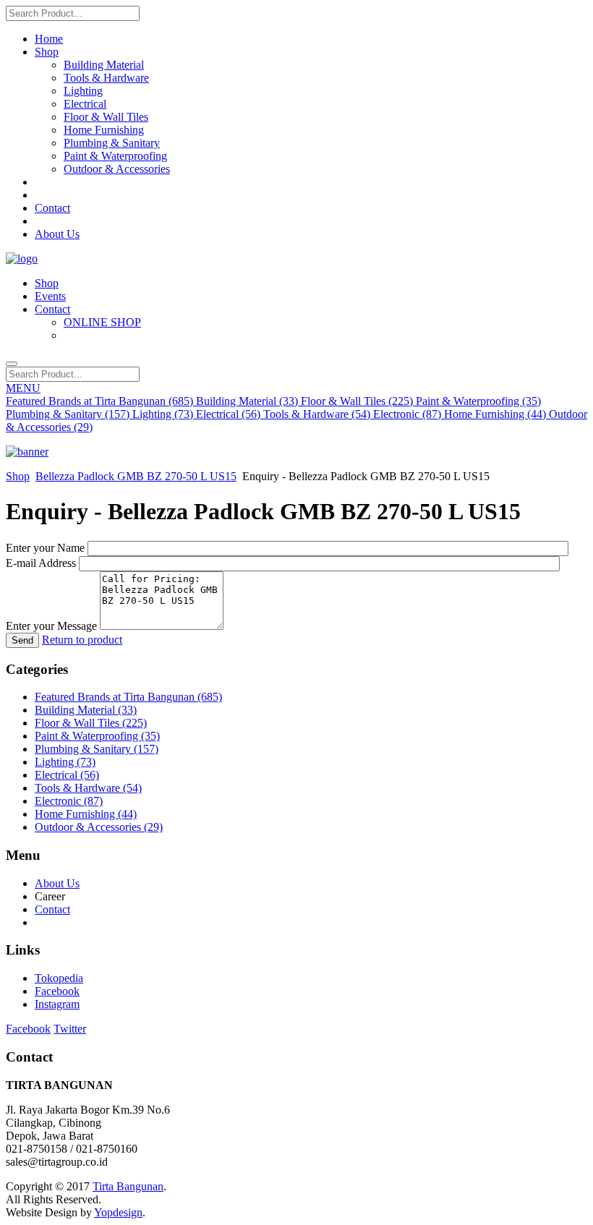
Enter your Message (51, 626)
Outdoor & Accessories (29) (99, 827)
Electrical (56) (229, 414)
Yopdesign (118, 1212)
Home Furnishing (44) (496, 414)
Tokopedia (59, 978)
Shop (18, 476)
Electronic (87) (408, 414)
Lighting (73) (164, 414)
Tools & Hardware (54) (318, 414)
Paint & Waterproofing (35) (478, 401)
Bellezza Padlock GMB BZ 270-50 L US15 (135, 476)
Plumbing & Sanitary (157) (69, 414)
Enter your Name (45, 548)
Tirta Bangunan (128, 1186)
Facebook (57, 991)
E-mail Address (41, 563)
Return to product (82, 639)
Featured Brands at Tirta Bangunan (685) (101, 401)
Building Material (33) (248, 401)
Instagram (57, 1004)
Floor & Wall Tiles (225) (358, 401)
